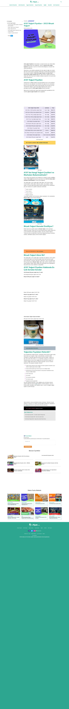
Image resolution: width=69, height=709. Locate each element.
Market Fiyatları (13, 5)
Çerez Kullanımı (39, 533)
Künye (29, 533)
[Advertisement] (34, 13)
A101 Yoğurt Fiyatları (11, 23)
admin (25, 28)
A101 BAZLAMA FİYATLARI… (32, 348)
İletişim (44, 533)
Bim (22, 516)
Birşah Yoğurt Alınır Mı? (12, 28)
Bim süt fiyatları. (40, 251)
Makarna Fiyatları (39, 408)
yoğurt (36, 383)
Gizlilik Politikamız (33, 533)
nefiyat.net (27, 405)
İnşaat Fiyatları (38, 5)
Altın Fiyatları (56, 5)
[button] (61, 1)
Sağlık (45, 5)
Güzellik (50, 5)
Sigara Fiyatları (30, 5)
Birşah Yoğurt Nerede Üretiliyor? (13, 27)
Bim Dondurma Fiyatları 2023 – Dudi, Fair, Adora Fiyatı (34, 416)
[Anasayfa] (34, 1)
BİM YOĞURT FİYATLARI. (42, 142)
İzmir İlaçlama (34, 535)
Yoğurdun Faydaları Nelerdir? (13, 32)
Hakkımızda (26, 533)
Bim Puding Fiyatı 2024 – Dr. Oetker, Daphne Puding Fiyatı (35, 414)
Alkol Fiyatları (21, 5)
